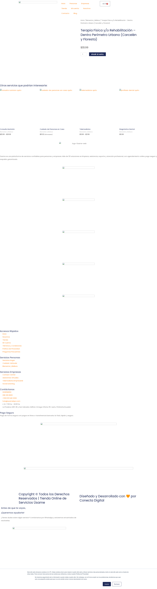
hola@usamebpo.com (11, 401)
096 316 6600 (8, 395)
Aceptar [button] (107, 584)
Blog (75, 13)
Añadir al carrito (97, 54)
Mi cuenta (75, 8)
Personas (73, 3)
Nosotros (86, 8)
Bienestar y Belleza (93, 20)
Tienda (64, 8)
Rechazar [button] (117, 584)
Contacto (65, 13)
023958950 (7, 392)
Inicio (63, 3)
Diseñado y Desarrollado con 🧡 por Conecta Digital (108, 498)
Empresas (85, 3)
